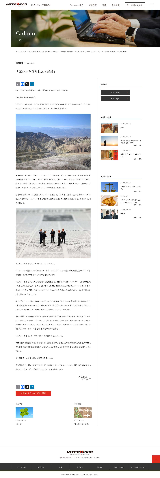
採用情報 (99, 467)
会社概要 (116, 5)
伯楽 (122, 127)
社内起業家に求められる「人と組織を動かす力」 (131, 141)
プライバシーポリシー (138, 467)
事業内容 (93, 5)
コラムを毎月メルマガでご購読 (33, 393)
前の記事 (19, 404)
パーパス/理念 (21, 467)
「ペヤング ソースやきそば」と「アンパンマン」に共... (130, 201)
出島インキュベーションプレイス (131, 155)
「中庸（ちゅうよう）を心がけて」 (131, 187)
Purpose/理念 (76, 5)
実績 (104, 5)
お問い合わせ (137, 5)
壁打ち (123, 213)
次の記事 (77, 404)
